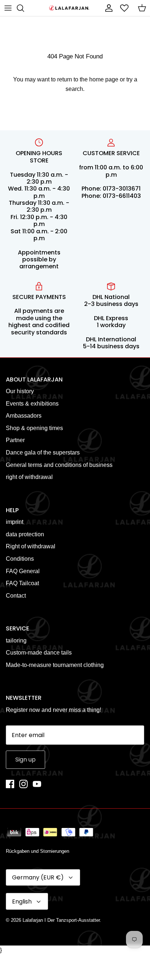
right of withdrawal (29, 477)
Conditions (20, 559)
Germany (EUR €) (38, 877)
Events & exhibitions (32, 403)
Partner (15, 440)
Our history (20, 391)
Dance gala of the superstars (43, 452)
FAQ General (23, 571)
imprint (14, 522)
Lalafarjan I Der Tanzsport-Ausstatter (61, 920)
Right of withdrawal (30, 546)
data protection (25, 534)
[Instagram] (23, 784)
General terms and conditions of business (59, 465)
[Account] (107, 8)
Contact (16, 595)
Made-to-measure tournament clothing (55, 665)
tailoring (16, 640)
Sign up (25, 759)
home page (103, 79)
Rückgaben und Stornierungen (37, 851)
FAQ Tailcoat (22, 583)
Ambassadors (24, 416)
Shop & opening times (34, 428)
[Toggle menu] (8, 8)
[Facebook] (10, 784)
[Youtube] (37, 784)
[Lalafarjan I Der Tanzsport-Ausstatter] (69, 8)
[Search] (24, 8)
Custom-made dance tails (39, 652)
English (22, 901)
